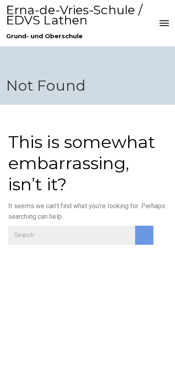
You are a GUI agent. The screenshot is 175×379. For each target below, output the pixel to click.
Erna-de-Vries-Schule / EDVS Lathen (74, 15)
